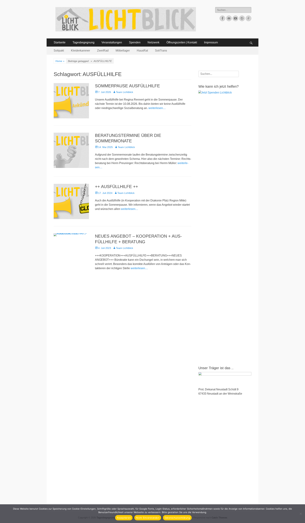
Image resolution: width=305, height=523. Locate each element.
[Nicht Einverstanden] (300, 513)
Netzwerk (153, 42)
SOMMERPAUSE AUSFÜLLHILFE (127, 85)
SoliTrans (161, 50)
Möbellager (123, 50)
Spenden (134, 42)
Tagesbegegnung (83, 42)
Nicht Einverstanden (147, 517)
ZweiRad (103, 50)
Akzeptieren (124, 517)
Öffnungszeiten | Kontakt (181, 42)
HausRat (142, 50)
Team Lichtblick (124, 92)
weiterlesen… (157, 108)
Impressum (211, 42)
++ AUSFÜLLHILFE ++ (116, 186)
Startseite (59, 42)
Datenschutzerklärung (177, 517)
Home (59, 61)
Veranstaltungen (111, 42)
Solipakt (59, 50)
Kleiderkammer (80, 50)
